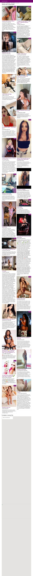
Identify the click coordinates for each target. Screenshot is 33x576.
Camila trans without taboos (8, 21)
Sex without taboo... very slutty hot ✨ (9, 128)
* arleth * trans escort (22, 53)
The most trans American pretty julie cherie (24, 237)
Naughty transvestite (6, 193)
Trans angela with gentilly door (8, 249)
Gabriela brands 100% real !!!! (8, 319)
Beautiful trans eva (6, 407)
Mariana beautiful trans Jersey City (23, 111)
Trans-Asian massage (6, 94)
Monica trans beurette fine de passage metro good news (23, 159)
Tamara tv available (21, 189)
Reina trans (4, 227)
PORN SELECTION (4, 1)
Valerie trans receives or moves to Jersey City (9, 158)
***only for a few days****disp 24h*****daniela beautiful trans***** (23, 22)
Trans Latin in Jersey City (22, 76)
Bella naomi (19, 207)
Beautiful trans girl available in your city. (23, 338)
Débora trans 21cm (21, 298)
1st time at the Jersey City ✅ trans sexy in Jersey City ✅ (8, 376)
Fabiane (18, 392)
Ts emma (4, 271)
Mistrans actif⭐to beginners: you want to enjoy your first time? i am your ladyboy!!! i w (8, 351)
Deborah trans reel (6, 52)
